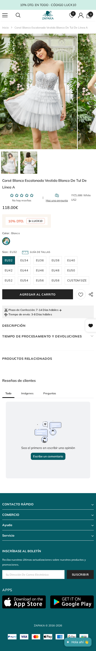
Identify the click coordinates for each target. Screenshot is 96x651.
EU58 (55, 280)
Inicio (5, 27)
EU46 (40, 270)
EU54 (24, 280)
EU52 (9, 280)
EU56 (40, 280)
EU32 (9, 260)
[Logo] (48, 15)
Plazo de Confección (21, 310)
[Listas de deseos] (81, 294)
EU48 (55, 270)
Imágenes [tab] (27, 393)
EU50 (71, 270)
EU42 (9, 270)
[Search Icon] (22, 15)
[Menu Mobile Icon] (5, 15)
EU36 (40, 260)
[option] (38, 91)
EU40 (71, 260)
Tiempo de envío (19, 314)
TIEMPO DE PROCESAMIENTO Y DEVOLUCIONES (42, 336)
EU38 (55, 260)
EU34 (24, 260)
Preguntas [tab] (49, 393)
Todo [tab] (8, 393)
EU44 (24, 270)
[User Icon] (80, 15)
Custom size (77, 280)
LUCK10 (36, 221)
